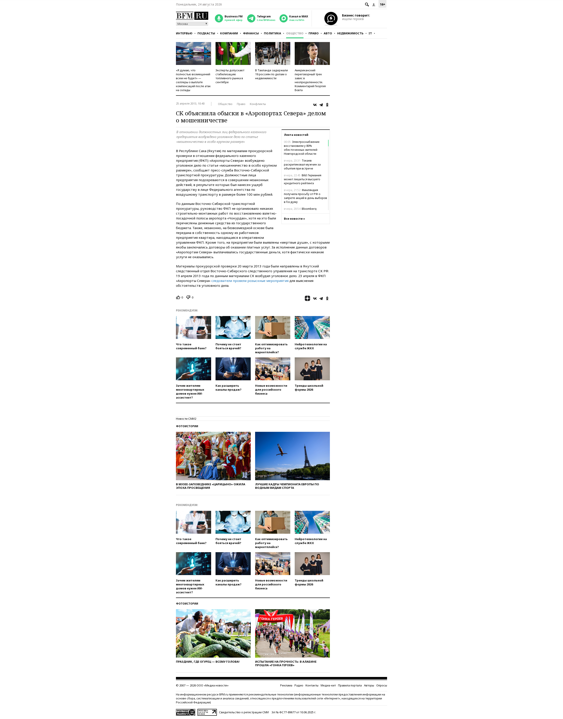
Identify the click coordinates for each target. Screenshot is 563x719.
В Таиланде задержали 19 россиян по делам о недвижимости (271, 74)
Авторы (369, 685)
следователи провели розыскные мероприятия (250, 280)
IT (370, 33)
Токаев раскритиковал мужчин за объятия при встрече (302, 164)
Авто (328, 33)
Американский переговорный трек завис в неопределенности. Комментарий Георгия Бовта (310, 80)
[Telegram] (321, 104)
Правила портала (350, 685)
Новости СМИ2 (186, 419)
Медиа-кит (328, 685)
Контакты (311, 685)
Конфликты (258, 104)
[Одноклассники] (327, 104)
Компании (229, 33)
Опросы (381, 685)
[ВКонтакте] (315, 104)
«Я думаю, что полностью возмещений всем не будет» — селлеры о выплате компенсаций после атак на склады (193, 80)
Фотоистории (187, 426)
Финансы (251, 33)
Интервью (184, 33)
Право (314, 33)
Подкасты (206, 33)
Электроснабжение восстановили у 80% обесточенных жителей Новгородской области (302, 148)
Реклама (286, 685)
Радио (298, 685)
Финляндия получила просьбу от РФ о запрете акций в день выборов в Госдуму (305, 196)
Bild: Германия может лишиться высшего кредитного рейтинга (302, 179)
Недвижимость (350, 33)
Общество (294, 33)
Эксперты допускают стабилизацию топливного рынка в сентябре (230, 76)
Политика (272, 33)
